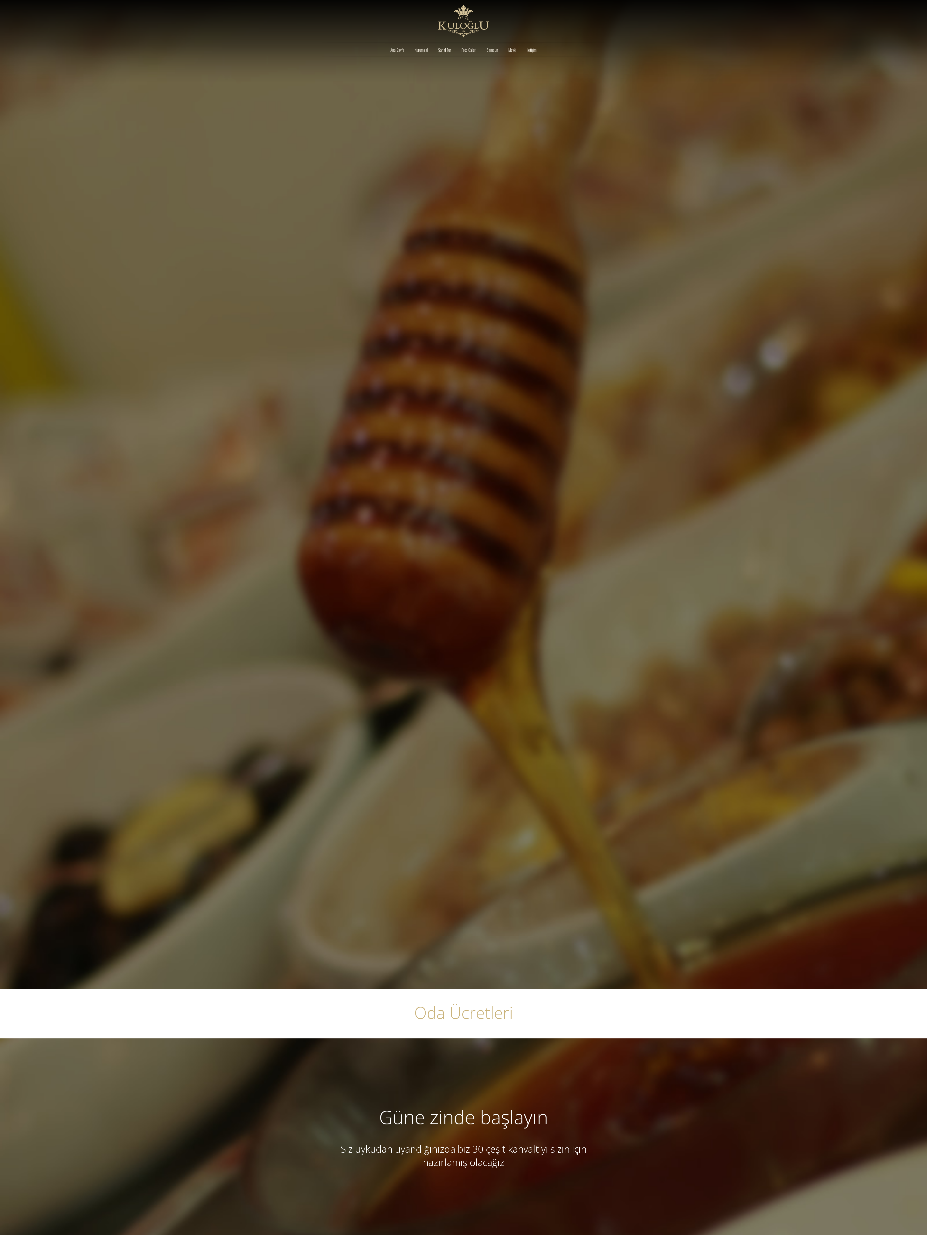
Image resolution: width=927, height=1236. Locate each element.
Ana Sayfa (397, 50)
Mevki (512, 50)
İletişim (532, 50)
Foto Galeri (469, 50)
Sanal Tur (444, 50)
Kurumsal (421, 50)
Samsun (492, 50)
